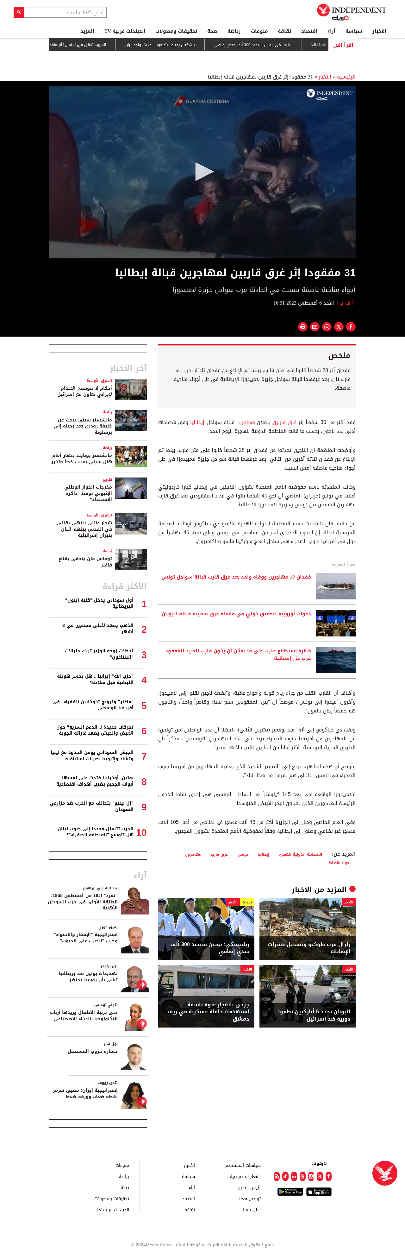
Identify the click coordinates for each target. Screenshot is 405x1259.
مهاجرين (245, 422)
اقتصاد (309, 31)
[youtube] (303, 1176)
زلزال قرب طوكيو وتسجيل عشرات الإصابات (309, 948)
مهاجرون (193, 854)
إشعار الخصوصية (245, 1176)
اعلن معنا (252, 1209)
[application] (202, 172)
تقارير (107, 479)
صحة (212, 31)
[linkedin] (294, 1176)
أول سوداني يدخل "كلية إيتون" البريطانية (99, 603)
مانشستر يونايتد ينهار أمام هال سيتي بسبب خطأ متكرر (81, 458)
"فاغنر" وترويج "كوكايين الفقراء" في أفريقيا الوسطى (93, 705)
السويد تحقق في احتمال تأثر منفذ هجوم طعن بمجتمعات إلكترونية (78, 44)
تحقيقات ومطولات (176, 31)
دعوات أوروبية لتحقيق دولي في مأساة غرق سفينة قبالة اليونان (236, 614)
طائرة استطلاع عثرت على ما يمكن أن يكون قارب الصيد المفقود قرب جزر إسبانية (238, 655)
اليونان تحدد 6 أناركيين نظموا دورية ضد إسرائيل (314, 1015)
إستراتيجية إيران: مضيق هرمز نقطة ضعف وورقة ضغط (85, 1093)
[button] (202, 172)
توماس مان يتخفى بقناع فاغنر (85, 561)
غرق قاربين (284, 422)
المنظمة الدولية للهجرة (300, 854)
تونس (243, 854)
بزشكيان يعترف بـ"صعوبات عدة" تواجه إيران (187, 44)
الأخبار (379, 31)
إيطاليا (197, 422)
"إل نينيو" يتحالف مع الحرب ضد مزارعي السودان (92, 806)
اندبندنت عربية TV (124, 31)
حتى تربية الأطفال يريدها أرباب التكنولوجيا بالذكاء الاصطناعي (84, 1015)
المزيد (87, 31)
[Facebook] (329, 1176)
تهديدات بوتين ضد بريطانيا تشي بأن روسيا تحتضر (88, 976)
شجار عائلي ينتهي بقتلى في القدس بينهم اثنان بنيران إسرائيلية (84, 529)
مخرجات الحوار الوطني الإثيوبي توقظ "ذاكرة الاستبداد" (88, 493)
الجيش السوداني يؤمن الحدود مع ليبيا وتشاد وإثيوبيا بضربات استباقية (92, 755)
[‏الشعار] (329, 94)
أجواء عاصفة (339, 863)
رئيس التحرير (249, 1187)
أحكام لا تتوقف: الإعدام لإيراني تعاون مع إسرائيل (84, 391)
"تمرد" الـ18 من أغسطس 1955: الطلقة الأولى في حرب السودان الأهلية (83, 901)
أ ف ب (347, 303)
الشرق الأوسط (99, 380)
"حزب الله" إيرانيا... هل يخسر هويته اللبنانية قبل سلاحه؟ (95, 679)
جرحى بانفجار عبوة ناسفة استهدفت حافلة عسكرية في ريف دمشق (208, 1011)
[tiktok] (285, 1176)
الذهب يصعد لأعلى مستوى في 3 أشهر (98, 628)
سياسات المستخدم (243, 1165)
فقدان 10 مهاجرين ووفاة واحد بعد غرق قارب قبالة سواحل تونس (236, 577)
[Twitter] (320, 1176)
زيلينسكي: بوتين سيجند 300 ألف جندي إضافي (280, 44)
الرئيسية (346, 77)
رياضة (234, 31)
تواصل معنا (250, 1198)
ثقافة (284, 31)
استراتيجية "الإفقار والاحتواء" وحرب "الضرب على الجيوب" (86, 937)
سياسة (354, 31)
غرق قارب (219, 854)
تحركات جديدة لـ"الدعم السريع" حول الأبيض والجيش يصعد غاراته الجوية (95, 730)
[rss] (277, 1176)
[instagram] (311, 1176)
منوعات (259, 31)
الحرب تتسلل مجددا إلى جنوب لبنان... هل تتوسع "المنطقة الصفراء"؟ (94, 832)
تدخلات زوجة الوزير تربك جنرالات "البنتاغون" (99, 654)
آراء (331, 31)
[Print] (303, 327)
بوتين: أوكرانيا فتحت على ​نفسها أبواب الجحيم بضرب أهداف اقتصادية (95, 781)
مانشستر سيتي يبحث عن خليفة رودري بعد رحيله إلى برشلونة (83, 426)
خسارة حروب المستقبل (93, 1051)
